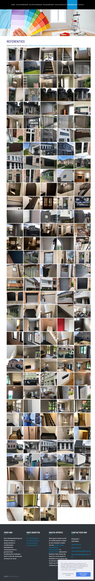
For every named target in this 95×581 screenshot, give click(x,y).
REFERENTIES (72, 5)
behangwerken (54, 46)
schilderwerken (33, 46)
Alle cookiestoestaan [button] (83, 574)
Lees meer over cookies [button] (69, 569)
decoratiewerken (43, 46)
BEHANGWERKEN (48, 5)
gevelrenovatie (53, 552)
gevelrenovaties (67, 46)
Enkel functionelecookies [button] (68, 574)
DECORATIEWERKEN (35, 5)
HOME (13, 5)
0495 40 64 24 (76, 545)
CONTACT (81, 5)
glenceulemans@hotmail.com (81, 554)
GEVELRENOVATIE (61, 5)
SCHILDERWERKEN (22, 5)
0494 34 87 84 (76, 548)
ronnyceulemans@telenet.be (81, 551)
